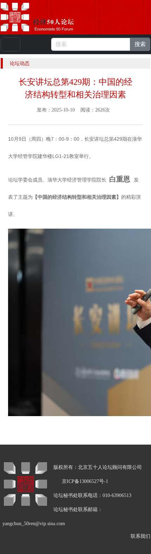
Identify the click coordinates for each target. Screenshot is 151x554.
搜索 (140, 44)
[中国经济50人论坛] (45, 17)
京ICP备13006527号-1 (85, 481)
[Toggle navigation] (10, 44)
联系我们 (140, 536)
